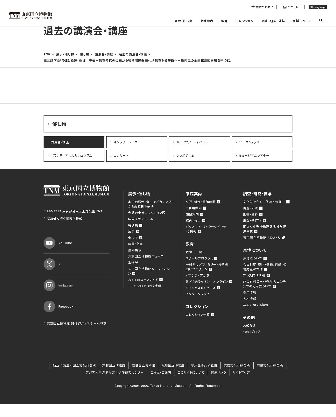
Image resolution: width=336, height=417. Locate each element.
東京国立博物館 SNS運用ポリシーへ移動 (77, 323)
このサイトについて (191, 372)
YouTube (65, 243)
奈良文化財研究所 (270, 365)
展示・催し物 (183, 21)
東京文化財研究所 (237, 365)
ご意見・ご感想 (160, 372)
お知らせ (249, 325)
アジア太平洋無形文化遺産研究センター (115, 372)
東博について (302, 21)
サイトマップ (241, 372)
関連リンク (218, 372)
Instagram (66, 285)
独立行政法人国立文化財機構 (74, 365)
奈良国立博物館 (143, 365)
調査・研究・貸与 (273, 21)
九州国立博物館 (173, 365)
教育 (224, 21)
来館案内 (206, 21)
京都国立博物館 (113, 365)
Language (319, 7)
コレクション (244, 21)
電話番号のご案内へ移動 (64, 218)
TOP (47, 54)
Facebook (66, 306)
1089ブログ (251, 331)
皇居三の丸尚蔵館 (204, 365)
